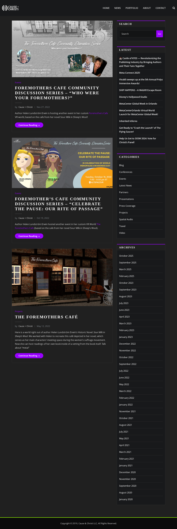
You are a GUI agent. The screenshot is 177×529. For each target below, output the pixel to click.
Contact (161, 8)
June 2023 (124, 309)
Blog (121, 165)
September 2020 (127, 485)
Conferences (125, 172)
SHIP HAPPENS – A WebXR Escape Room (140, 90)
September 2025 (127, 262)
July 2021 (123, 431)
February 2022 (126, 397)
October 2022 (126, 357)
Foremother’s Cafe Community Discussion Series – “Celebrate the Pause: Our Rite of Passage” (59, 204)
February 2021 (126, 458)
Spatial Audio (126, 219)
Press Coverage (127, 205)
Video (122, 232)
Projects (19, 311)
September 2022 (127, 364)
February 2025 (126, 276)
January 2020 (126, 499)
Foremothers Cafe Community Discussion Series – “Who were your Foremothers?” (57, 93)
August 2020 (125, 492)
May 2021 (124, 438)
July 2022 (123, 370)
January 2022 (126, 404)
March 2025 (125, 269)
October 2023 (126, 282)
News (117, 8)
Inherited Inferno (128, 121)
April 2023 (124, 316)
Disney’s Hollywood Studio (133, 96)
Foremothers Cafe (98, 113)
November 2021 (127, 411)
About (147, 8)
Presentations (126, 199)
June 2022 (124, 377)
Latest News (125, 185)
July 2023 (123, 303)
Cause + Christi (24, 107)
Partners (123, 192)
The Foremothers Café (46, 317)
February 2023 (126, 330)
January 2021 (126, 465)
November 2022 (127, 350)
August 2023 (125, 296)
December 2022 (127, 343)
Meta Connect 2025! (129, 72)
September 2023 (127, 289)
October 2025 (126, 255)
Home (106, 8)
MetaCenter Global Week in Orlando (138, 103)
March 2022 (125, 391)
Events (18, 82)
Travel (122, 226)
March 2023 (125, 323)
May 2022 (124, 384)
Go (159, 33)
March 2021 (125, 451)
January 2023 (126, 336)
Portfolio (132, 8)
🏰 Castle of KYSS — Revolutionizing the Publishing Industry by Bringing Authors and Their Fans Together (140, 62)
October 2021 (126, 418)
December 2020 (127, 472)
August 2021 (125, 424)
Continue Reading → (29, 125)
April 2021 (124, 445)
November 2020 (127, 479)
